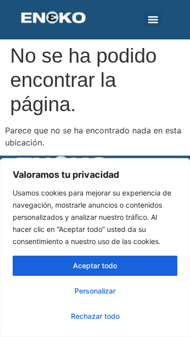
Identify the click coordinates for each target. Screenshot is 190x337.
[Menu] (153, 19)
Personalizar (95, 290)
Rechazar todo (95, 316)
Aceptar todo (95, 265)
